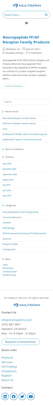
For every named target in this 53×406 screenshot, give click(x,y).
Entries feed (8, 268)
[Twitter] (22, 396)
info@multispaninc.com (16, 320)
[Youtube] (30, 396)
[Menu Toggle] (26, 22)
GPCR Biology (8, 228)
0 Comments (35, 52)
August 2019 (8, 179)
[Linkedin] (5, 396)
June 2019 (7, 190)
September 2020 (10, 174)
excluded (7, 222)
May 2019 (7, 195)
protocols (7, 238)
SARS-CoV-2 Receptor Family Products (19, 123)
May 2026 (7, 163)
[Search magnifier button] (46, 14)
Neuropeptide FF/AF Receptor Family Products (26, 40)
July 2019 (6, 185)
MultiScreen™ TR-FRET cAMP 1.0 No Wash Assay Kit (25, 134)
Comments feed (10, 271)
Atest (5, 129)
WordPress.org (9, 275)
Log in (5, 264)
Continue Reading (15, 85)
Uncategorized (9, 249)
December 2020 (9, 169)
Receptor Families (15, 52)
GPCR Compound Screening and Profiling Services (24, 233)
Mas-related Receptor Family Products (19, 118)
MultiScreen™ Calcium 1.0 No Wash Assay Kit (22, 139)
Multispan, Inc (13, 49)
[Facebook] (13, 396)
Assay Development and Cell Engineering (20, 212)
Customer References (12, 217)
